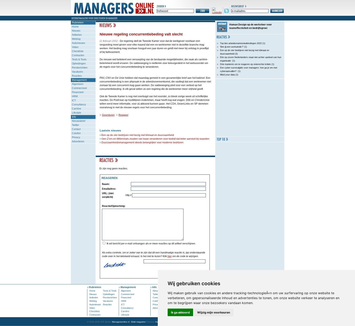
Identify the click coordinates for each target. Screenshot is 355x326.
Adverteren (78, 141)
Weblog (76, 39)
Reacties (77, 75)
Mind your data (227, 74)
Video (75, 47)
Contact (76, 129)
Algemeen (77, 84)
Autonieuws (78, 43)
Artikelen (77, 34)
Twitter (75, 125)
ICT (74, 100)
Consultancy (79, 104)
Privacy (76, 137)
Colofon (76, 133)
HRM (75, 96)
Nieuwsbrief (78, 121)
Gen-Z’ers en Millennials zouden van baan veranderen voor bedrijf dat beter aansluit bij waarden (155, 138)
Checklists (77, 51)
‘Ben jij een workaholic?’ (231, 47)
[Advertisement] (249, 107)
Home (75, 26)
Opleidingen (79, 63)
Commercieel (79, 88)
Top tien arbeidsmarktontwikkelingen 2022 (241, 43)
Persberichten (80, 67)
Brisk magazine (138, 322)
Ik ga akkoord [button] (180, 312)
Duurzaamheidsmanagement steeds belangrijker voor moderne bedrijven (142, 142)
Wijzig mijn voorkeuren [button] (213, 312)
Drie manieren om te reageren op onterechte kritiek (245, 64)
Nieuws (76, 30)
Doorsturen (108, 115)
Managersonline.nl (120, 322)
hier (169, 256)
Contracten (78, 55)
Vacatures (77, 71)
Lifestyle (76, 112)
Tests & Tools (79, 59)
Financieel (78, 92)
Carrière (76, 108)
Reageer (123, 115)
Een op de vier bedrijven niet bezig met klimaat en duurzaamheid (137, 135)
